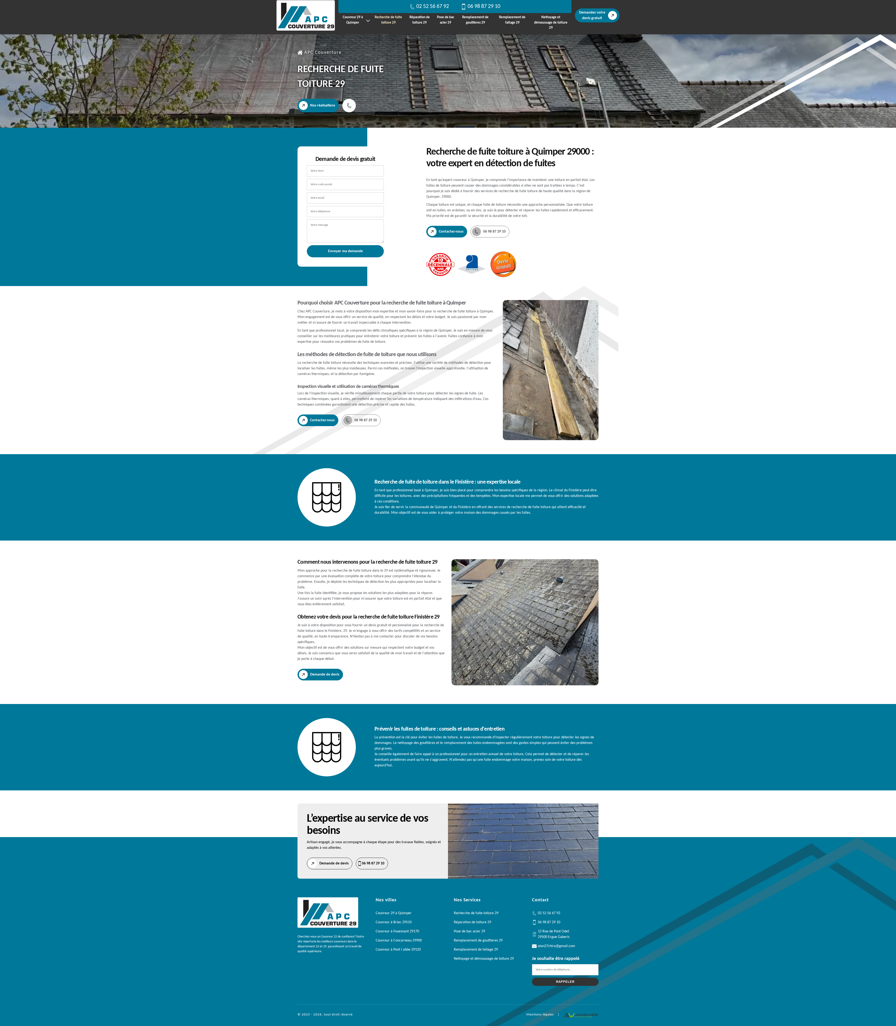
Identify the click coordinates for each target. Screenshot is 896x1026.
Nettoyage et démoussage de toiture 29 (550, 23)
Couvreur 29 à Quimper (353, 20)
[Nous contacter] (349, 105)
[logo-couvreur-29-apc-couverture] (305, 15)
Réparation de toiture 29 (420, 20)
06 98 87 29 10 (484, 6)
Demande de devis (324, 674)
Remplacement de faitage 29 (512, 20)
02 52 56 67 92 (432, 6)
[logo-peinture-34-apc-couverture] (328, 927)
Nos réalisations (322, 105)
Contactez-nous (451, 232)
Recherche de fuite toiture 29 (388, 20)
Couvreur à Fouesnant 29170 (397, 931)
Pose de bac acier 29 (445, 20)
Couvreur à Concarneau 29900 (399, 940)
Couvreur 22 (329, 936)
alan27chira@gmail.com (556, 946)
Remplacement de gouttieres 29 (475, 20)
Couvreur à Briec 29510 (394, 922)
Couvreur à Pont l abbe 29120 (398, 950)
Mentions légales (540, 1014)
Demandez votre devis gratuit (592, 15)
